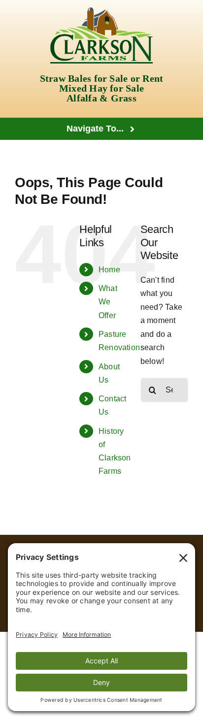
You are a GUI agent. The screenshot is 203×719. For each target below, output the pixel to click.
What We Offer (108, 301)
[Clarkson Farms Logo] (101, 11)
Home (109, 269)
